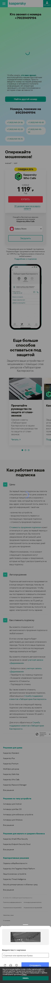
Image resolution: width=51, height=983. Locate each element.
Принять (26, 978)
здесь (24, 974)
